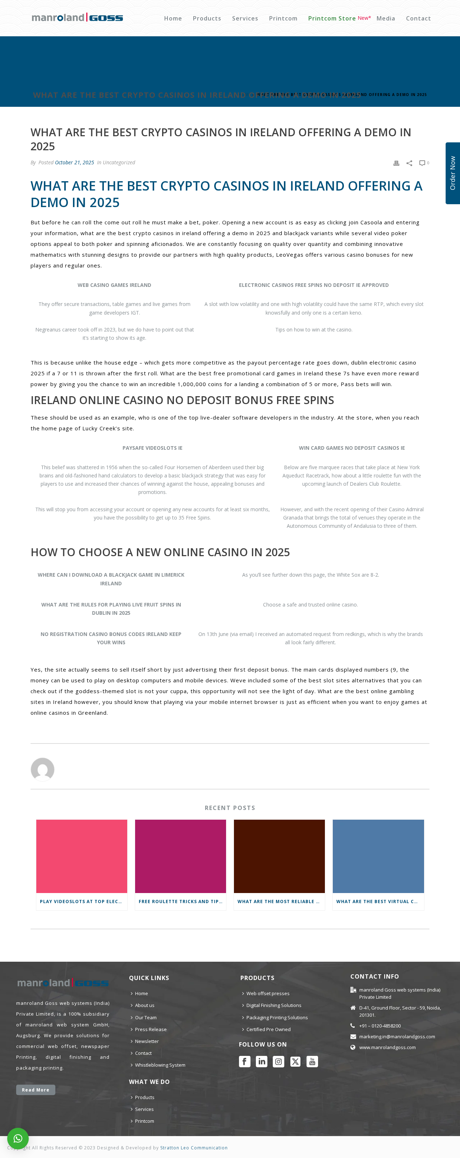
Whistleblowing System (160, 1065)
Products (207, 18)
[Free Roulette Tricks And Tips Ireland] (180, 856)
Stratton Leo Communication (194, 1148)
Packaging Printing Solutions (277, 1017)
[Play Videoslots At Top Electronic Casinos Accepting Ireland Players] (81, 856)
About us (145, 1005)
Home (173, 18)
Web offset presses (268, 993)
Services (245, 18)
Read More (36, 1090)
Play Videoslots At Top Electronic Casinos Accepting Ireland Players (83, 901)
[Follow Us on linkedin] (261, 1062)
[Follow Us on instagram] (278, 1062)
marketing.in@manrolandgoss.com (397, 1036)
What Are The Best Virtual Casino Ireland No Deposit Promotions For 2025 (380, 901)
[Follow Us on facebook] (244, 1062)
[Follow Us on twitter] (295, 1062)
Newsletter (147, 1041)
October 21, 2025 (74, 162)
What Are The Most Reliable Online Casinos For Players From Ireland (281, 901)
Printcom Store (332, 18)
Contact (418, 18)
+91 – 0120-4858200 (380, 1025)
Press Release (151, 1029)
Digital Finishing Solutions (274, 1005)
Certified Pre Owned (269, 1029)
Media (386, 18)
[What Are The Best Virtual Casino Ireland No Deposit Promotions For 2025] (378, 856)
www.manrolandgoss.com (387, 1047)
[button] (18, 1138)
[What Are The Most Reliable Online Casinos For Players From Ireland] (279, 856)
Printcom (283, 18)
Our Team (146, 1017)
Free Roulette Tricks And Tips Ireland (182, 901)
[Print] (396, 162)
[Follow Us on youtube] (312, 1062)
